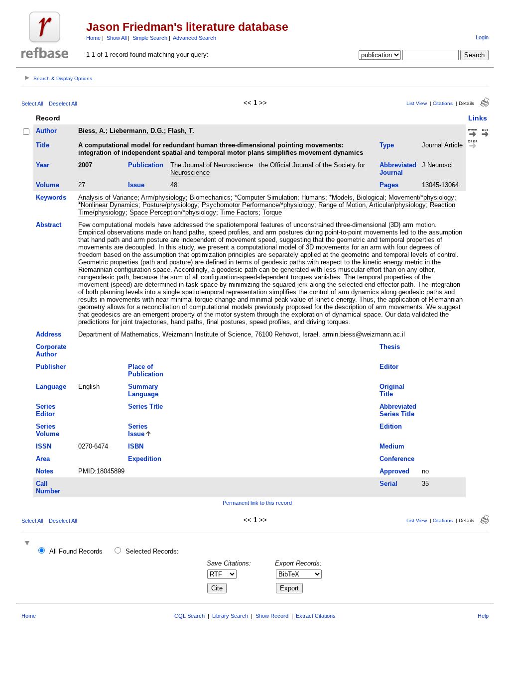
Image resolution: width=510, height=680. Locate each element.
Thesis (390, 346)
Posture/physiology (170, 205)
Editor (389, 366)
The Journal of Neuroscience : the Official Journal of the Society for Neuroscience (267, 168)
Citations (443, 103)
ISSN (43, 446)
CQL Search (189, 616)
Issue (136, 185)
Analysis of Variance (107, 197)
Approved (394, 471)
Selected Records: (152, 551)
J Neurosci (437, 165)
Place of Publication (145, 370)
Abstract (48, 224)
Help (483, 616)
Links (477, 118)
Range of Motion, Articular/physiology (372, 205)
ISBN (135, 446)
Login (482, 37)
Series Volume (47, 430)
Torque (272, 212)
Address (48, 334)
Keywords (51, 197)
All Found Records (76, 551)
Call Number (48, 487)
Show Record (271, 616)
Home (93, 38)
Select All (32, 104)
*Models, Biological (356, 197)
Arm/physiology (163, 197)
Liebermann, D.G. (137, 130)
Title (42, 145)
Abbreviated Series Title (398, 410)
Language (51, 386)
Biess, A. (92, 130)
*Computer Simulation (266, 197)
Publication (145, 165)
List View (416, 103)
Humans (313, 197)
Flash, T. (181, 130)
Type (387, 145)
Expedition (144, 458)
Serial (388, 483)
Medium (392, 446)
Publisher (51, 366)
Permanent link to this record (257, 503)
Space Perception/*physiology (172, 212)
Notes (44, 471)
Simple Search (149, 38)
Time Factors (239, 212)
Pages (389, 185)
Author (46, 130)
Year (42, 165)
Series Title (145, 406)
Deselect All (63, 104)
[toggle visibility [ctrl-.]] (28, 544)
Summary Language (143, 390)
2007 (85, 165)
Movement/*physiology (421, 197)
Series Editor (45, 410)
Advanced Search (194, 38)
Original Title (392, 390)
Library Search (230, 616)
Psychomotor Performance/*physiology (258, 205)
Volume (47, 185)
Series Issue (137, 430)
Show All (117, 38)
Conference (397, 458)
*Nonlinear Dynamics (108, 205)
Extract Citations (316, 616)
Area (43, 458)
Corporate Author (51, 350)
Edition (391, 426)
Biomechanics (210, 197)
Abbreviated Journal (398, 168)
